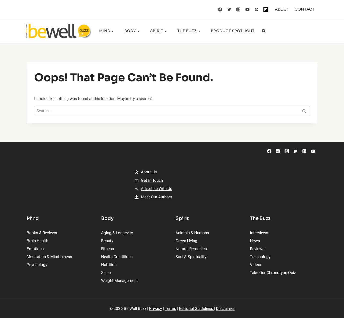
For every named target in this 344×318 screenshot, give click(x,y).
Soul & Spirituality (191, 257)
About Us (149, 172)
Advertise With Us (156, 189)
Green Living (186, 241)
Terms (170, 308)
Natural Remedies (191, 249)
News (255, 241)
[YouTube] (248, 9)
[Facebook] (220, 9)
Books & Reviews (42, 233)
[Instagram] (238, 9)
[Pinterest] (257, 9)
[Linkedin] (278, 151)
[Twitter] (229, 9)
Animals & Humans (192, 233)
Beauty (107, 241)
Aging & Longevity (117, 233)
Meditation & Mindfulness (49, 257)
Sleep (106, 273)
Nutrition (109, 265)
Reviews (257, 249)
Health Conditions (117, 257)
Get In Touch (152, 180)
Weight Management (119, 281)
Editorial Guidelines (196, 308)
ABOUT (282, 9)
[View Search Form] (263, 31)
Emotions (35, 249)
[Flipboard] (266, 9)
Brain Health (37, 241)
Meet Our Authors (156, 197)
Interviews (259, 233)
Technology (260, 257)
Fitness (107, 249)
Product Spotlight (233, 31)
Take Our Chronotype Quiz (273, 273)
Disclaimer (225, 308)
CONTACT (305, 9)
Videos (256, 265)
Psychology (37, 265)
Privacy (155, 308)
